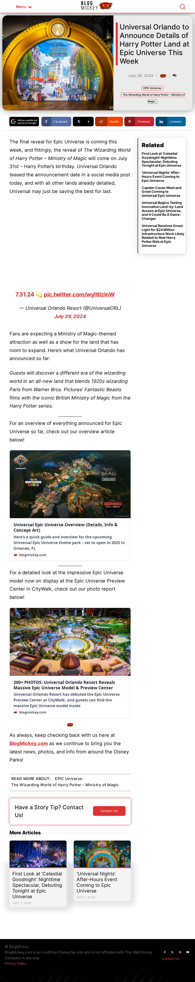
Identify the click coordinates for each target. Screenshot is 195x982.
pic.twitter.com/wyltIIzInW (79, 294)
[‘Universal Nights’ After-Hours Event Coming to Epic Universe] (102, 856)
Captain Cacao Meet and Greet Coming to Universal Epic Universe (161, 192)
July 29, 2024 (70, 316)
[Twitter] (172, 952)
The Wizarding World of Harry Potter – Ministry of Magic (65, 784)
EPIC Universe (152, 88)
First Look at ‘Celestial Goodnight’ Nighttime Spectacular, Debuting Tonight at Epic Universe (37, 885)
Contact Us (171, 959)
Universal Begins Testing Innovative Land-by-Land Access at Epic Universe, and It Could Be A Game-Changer (162, 211)
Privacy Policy (16, 963)
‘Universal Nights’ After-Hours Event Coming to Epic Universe (97, 882)
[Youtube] (187, 952)
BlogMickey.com (29, 743)
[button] (182, 6)
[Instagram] (180, 952)
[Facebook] (164, 952)
